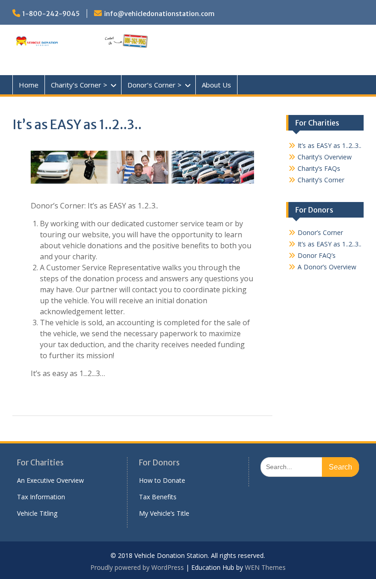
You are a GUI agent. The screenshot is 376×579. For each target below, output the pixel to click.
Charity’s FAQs (319, 168)
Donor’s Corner (320, 232)
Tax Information (41, 496)
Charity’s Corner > (79, 84)
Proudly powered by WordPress (137, 567)
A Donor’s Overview (327, 266)
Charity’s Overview (325, 157)
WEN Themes (265, 567)
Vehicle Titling (37, 513)
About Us (216, 84)
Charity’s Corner (321, 179)
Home (29, 84)
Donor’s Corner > (154, 84)
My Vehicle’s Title (164, 513)
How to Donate (162, 480)
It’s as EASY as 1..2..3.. (329, 145)
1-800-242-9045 (51, 14)
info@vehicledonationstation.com (159, 14)
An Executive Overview (50, 480)
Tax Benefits (158, 496)
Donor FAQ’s (317, 255)
